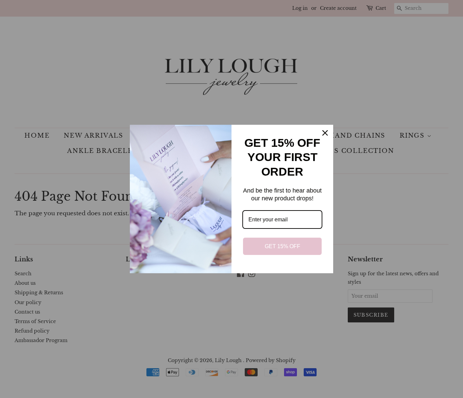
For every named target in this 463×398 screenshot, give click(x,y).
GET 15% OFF (282, 246)
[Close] (325, 133)
